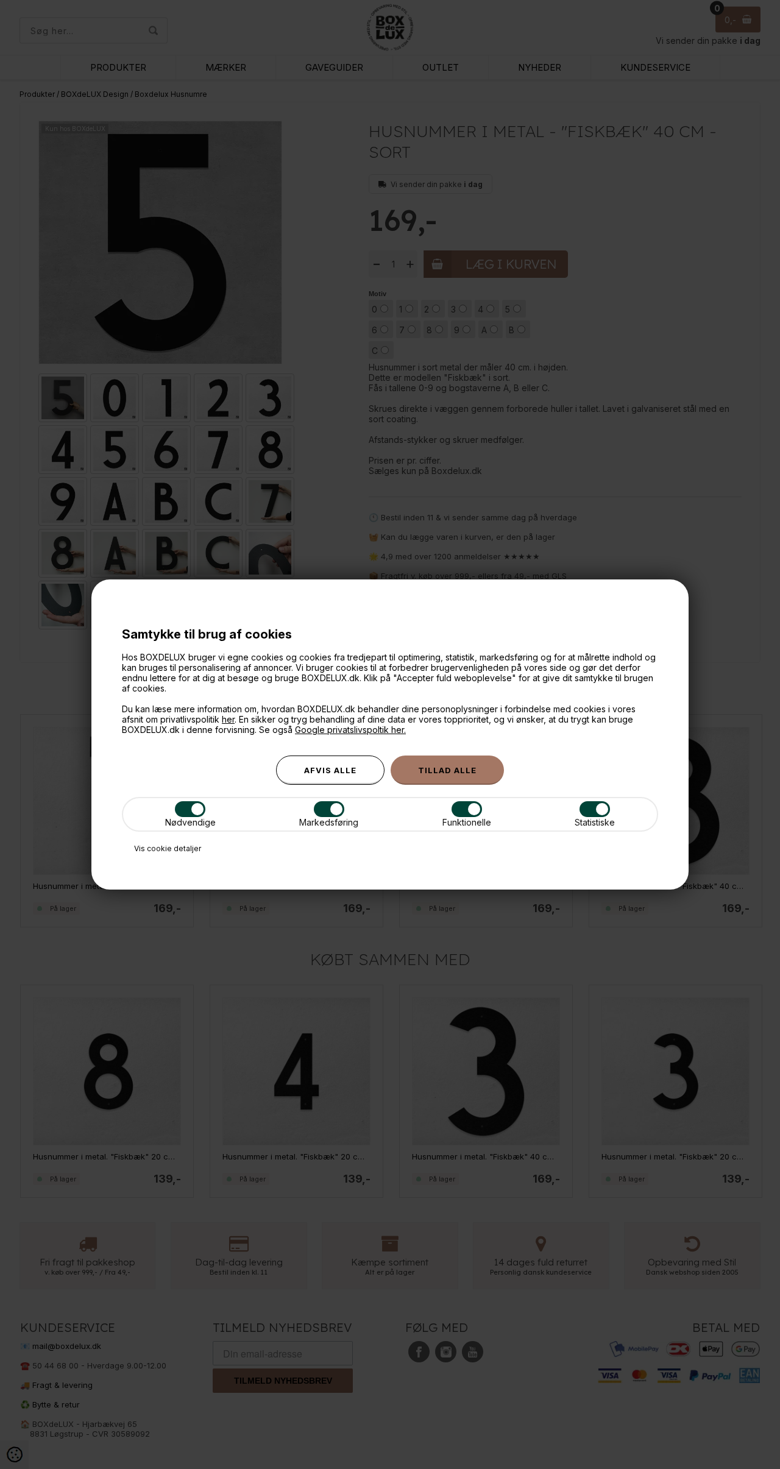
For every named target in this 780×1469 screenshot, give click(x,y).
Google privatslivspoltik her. (350, 729)
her (228, 719)
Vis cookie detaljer (167, 848)
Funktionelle (466, 822)
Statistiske (595, 822)
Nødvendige (190, 822)
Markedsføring (328, 822)
